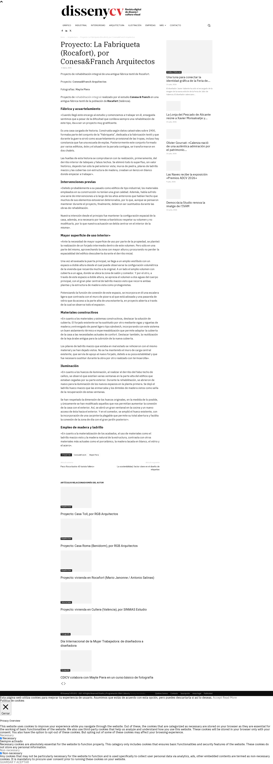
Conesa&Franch (80, 455)
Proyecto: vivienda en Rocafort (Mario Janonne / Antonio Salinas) (107, 577)
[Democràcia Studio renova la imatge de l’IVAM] (189, 194)
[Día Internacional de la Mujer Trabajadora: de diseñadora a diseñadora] (110, 624)
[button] (209, 25)
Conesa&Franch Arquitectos (89, 81)
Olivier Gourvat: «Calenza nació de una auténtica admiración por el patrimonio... (188, 146)
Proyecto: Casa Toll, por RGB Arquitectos (89, 514)
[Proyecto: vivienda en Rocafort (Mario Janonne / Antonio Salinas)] (110, 561)
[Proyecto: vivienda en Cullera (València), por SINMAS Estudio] (110, 593)
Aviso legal (197, 693)
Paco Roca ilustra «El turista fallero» (77, 466)
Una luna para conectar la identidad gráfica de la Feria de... (188, 79)
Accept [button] (217, 697)
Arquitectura (73, 37)
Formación (65, 670)
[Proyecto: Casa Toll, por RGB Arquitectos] (110, 497)
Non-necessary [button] (10, 750)
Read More (230, 697)
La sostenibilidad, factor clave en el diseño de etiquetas (138, 468)
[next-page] (64, 684)
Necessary (9, 738)
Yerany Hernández (137, 693)
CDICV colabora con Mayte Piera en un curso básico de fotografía (107, 677)
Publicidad (208, 693)
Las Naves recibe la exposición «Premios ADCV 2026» (186, 176)
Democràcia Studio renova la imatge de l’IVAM (185, 204)
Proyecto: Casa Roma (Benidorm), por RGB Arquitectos (99, 546)
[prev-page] (62, 684)
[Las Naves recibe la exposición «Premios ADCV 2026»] (189, 166)
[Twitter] (70, 31)
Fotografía (65, 634)
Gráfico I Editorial (174, 72)
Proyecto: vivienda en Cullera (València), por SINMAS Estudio (104, 609)
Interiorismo (66, 602)
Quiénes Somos (161, 693)
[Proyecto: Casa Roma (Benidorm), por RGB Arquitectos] (110, 529)
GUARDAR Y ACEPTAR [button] (14, 762)
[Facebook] (62, 31)
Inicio (63, 37)
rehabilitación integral (88, 97)
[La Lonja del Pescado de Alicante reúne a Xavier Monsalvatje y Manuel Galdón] (189, 106)
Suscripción (185, 693)
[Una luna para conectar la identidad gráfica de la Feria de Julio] (189, 57)
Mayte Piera (83, 89)
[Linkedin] (66, 31)
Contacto (174, 693)
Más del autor (96, 482)
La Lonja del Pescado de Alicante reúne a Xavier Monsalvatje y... (188, 116)
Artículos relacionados (74, 482)
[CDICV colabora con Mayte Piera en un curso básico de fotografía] (110, 661)
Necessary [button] (7, 735)
